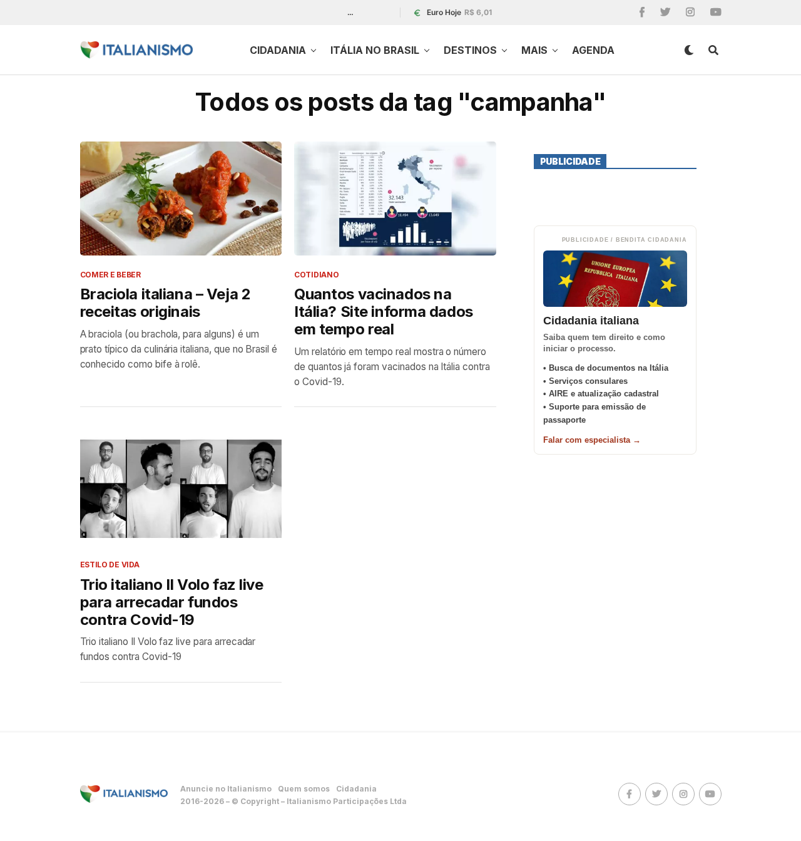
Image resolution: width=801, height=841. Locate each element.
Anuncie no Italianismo (226, 788)
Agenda (593, 50)
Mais (534, 50)
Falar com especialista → (592, 440)
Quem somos (304, 788)
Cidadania (278, 50)
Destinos (470, 50)
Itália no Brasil (374, 50)
